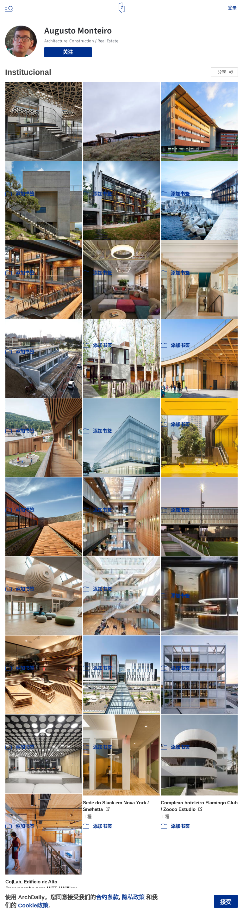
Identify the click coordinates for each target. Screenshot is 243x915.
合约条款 (107, 897)
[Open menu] (8, 7)
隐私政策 (133, 897)
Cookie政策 (33, 905)
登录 (232, 7)
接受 (226, 902)
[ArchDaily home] (122, 8)
